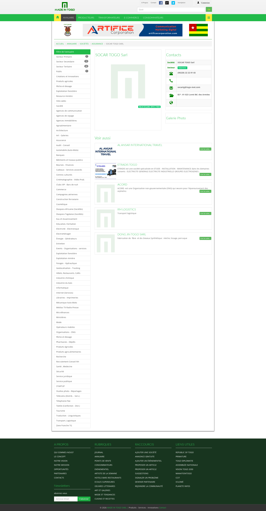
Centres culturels (64, 174)
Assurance (97, 43)
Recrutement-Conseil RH (67, 361)
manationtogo (184, 473)
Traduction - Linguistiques (68, 415)
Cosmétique (61, 204)
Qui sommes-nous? (64, 452)
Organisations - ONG (66, 332)
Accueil (60, 43)
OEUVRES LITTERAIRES (105, 486)
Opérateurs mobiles (65, 327)
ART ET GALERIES (102, 490)
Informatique (62, 287)
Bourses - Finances (65, 165)
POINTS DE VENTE (103, 460)
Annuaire (72, 43)
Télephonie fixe (63, 401)
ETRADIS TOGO (127, 164)
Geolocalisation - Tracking (68, 268)
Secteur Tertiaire (71, 66)
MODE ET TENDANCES (105, 494)
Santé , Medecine (64, 366)
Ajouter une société (145, 452)
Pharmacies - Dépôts (65, 342)
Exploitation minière (65, 258)
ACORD (122, 184)
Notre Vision (60, 460)
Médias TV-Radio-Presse (67, 307)
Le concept (60, 456)
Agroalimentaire (63, 125)
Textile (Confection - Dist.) (68, 405)
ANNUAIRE (68, 18)
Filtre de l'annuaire (65, 51)
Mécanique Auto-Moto (66, 302)
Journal (99, 452)
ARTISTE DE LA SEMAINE (106, 473)
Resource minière (64, 96)
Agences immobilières (66, 120)
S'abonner (84, 499)
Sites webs (61, 101)
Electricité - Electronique (67, 228)
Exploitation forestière (66, 91)
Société (59, 106)
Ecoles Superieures (105, 482)
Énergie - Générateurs (66, 238)
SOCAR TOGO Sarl (111, 55)
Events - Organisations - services (71, 248)
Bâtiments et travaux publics (69, 160)
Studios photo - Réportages (68, 391)
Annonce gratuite (144, 456)
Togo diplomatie (184, 460)
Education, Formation (66, 224)
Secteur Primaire (71, 56)
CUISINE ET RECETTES (105, 498)
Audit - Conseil (63, 145)
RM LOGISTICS (126, 209)
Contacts (173, 55)
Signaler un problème (146, 477)
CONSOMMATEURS (153, 18)
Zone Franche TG (64, 425)
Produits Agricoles (64, 346)
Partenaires (60, 473)
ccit (178, 477)
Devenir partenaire (145, 482)
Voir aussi (102, 138)
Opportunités (61, 469)
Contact (153, 3)
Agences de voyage (65, 115)
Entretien (60, 243)
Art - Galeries (62, 135)
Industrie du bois (64, 283)
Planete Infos (183, 486)
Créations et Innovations (67, 76)
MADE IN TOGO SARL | (118, 507)
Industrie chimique (65, 278)
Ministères (61, 317)
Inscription (181, 3)
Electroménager (63, 233)
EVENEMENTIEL (102, 469)
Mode (59, 322)
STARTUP (60, 386)
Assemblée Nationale (187, 465)
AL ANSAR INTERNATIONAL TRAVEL (139, 145)
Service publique (64, 381)
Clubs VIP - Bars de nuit (67, 184)
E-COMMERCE (131, 18)
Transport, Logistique (66, 420)
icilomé (179, 482)
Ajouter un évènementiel (148, 460)
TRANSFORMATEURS (109, 18)
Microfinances (62, 312)
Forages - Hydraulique (66, 263)
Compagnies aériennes (67, 194)
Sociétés (84, 43)
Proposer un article (146, 465)
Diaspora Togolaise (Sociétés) (69, 214)
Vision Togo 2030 (184, 469)
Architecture (62, 130)
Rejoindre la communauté (149, 486)
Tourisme (60, 410)
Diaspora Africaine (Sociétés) (69, 209)
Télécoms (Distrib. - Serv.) (68, 396)
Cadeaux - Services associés (69, 169)
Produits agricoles (64, 81)
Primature (181, 456)
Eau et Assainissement (66, 219)
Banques (60, 155)
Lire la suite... (205, 149)
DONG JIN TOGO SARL (131, 234)
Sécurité (60, 371)
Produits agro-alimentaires (68, 351)
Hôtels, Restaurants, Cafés (68, 273)
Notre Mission (61, 465)
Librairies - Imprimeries (67, 297)
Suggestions (141, 473)
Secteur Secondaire (71, 61)
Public (71, 71)
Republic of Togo (185, 452)
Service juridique (64, 376)
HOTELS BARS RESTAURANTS (108, 477)
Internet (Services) (64, 292)
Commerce (61, 189)
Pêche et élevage (64, 86)
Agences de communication (69, 110)
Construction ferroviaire (67, 199)
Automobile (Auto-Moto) (67, 150)
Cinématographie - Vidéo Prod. (70, 179)
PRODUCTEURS (86, 18)
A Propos (144, 3)
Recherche (61, 356)
